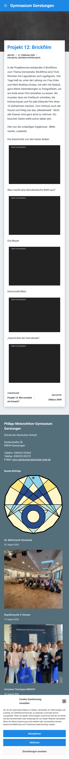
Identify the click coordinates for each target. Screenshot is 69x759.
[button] (64, 701)
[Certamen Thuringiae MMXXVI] (33, 653)
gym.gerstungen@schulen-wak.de (32, 459)
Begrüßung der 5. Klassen (17, 614)
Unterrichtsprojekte (29, 58)
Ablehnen (34, 742)
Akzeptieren (34, 733)
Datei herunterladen (18, 147)
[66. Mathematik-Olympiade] (33, 504)
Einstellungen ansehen (34, 751)
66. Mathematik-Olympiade (18, 540)
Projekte (12, 58)
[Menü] (5, 5)
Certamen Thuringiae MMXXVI (19, 689)
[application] (34, 164)
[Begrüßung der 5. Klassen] (33, 579)
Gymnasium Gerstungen (32, 5)
